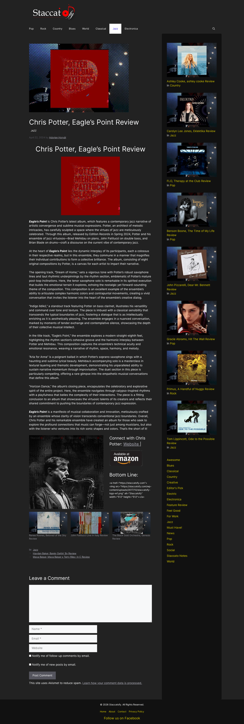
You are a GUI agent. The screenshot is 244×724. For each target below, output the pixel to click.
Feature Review (177, 505)
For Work (172, 516)
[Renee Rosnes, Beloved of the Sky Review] (48, 523)
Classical (101, 28)
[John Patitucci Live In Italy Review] (90, 523)
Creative (172, 482)
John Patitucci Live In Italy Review (89, 535)
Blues (72, 28)
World (85, 28)
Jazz (115, 28)
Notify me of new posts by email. (54, 664)
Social (171, 550)
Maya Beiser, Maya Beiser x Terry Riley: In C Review (61, 556)
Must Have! (174, 527)
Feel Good (173, 510)
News (170, 533)
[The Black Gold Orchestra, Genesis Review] (131, 523)
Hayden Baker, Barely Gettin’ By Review (54, 553)
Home (103, 711)
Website (131, 444)
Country (57, 28)
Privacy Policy (136, 711)
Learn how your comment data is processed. (112, 683)
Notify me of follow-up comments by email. (61, 655)
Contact (122, 711)
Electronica (131, 28)
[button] (213, 29)
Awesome (173, 460)
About (112, 711)
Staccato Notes (177, 555)
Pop (31, 28)
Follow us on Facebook (122, 718)
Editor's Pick (175, 488)
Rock (43, 28)
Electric (171, 493)
